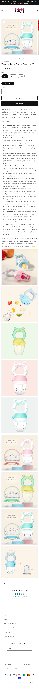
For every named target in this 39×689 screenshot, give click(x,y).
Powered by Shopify (20, 682)
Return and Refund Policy (11, 636)
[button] (2, 10)
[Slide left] (15, 58)
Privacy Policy (8, 632)
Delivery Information (10, 623)
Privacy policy (30, 682)
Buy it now (19, 104)
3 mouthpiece (7, 83)
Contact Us (7, 619)
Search (6, 615)
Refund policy (20, 685)
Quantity (3, 87)
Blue (4, 76)
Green (13, 76)
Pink (21, 76)
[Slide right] (24, 58)
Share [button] (5, 584)
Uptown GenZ (12, 682)
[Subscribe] (30, 648)
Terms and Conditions (10, 628)
